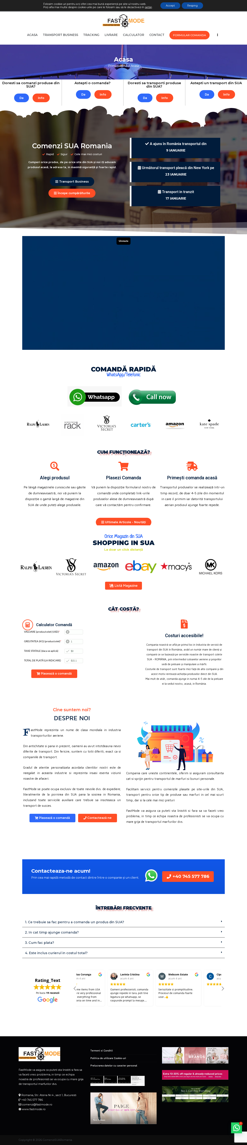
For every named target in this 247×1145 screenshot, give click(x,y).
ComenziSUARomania (57, 1140)
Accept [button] (170, 5)
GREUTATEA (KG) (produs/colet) (42, 641)
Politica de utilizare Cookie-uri (108, 1058)
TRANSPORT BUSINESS (60, 35)
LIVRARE (111, 35)
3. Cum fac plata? (39, 943)
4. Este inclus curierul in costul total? (56, 953)
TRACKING (91, 35)
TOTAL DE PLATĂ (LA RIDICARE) (42, 660)
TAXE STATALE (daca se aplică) (41, 650)
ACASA (32, 35)
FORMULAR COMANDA (189, 35)
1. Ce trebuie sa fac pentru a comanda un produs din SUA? (74, 922)
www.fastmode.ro (34, 1109)
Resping (192, 5)
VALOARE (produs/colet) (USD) (42, 631)
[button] (123, 922)
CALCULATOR (133, 35)
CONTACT (156, 35)
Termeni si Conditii (101, 1050)
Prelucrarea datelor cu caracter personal (113, 1065)
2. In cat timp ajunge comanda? (52, 932)
